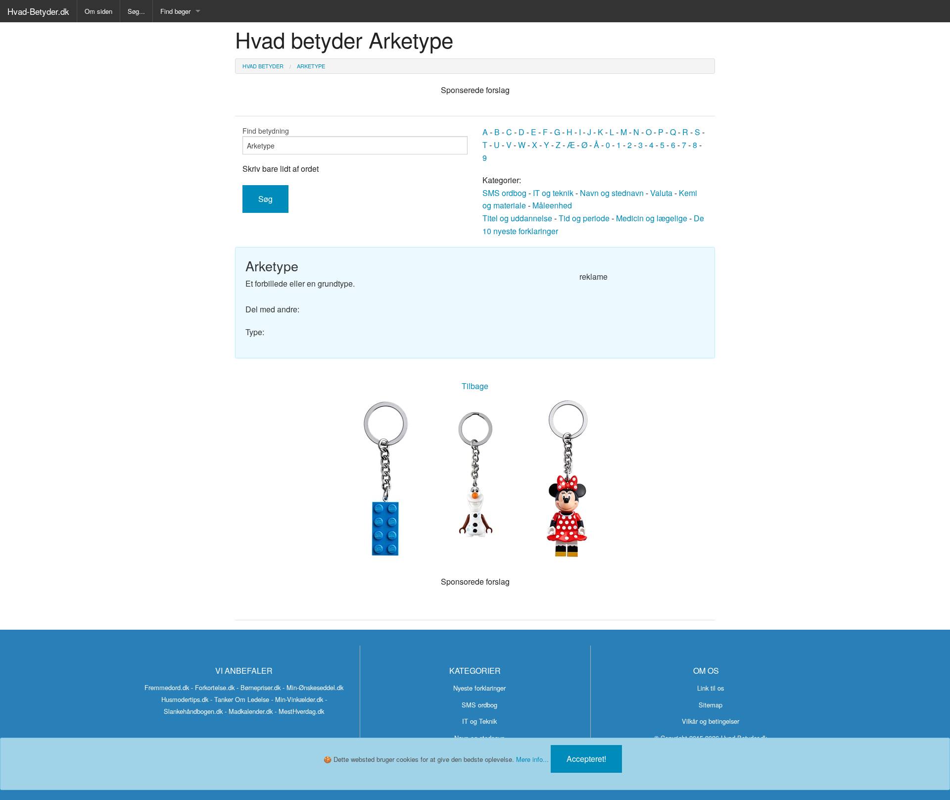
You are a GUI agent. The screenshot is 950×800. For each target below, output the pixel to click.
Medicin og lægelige (651, 218)
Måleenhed (552, 205)
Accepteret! (586, 758)
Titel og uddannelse (517, 218)
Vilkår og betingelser (710, 721)
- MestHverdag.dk (299, 711)
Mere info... (532, 759)
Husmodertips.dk (184, 699)
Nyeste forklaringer (479, 688)
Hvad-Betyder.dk (38, 11)
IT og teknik (553, 193)
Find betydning (265, 131)
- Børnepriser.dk (259, 687)
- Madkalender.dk (249, 711)
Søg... (136, 11)
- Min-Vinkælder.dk (297, 699)
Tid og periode (584, 218)
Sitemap (710, 704)
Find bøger (175, 11)
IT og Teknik (479, 721)
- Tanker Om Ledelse (239, 699)
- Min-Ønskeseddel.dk (313, 687)
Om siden (98, 11)
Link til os (710, 688)
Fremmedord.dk (166, 687)
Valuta (661, 193)
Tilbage (475, 386)
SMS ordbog (504, 193)
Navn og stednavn (612, 193)
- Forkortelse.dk (213, 687)
